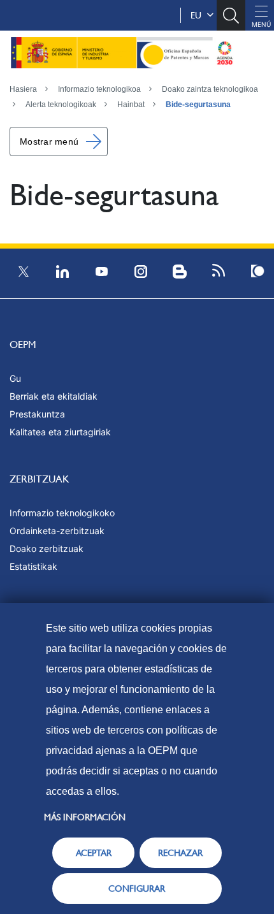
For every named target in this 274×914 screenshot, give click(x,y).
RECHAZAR (180, 853)
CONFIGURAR (136, 888)
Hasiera (23, 89)
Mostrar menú (49, 141)
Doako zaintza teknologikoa (210, 89)
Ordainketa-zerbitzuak (57, 530)
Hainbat (131, 104)
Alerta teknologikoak (60, 104)
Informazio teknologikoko (62, 512)
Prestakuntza (37, 414)
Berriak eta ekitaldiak (53, 396)
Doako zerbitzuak (46, 548)
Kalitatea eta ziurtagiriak (60, 431)
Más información (85, 817)
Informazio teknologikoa (99, 89)
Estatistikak (33, 566)
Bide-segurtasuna (198, 104)
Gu (15, 378)
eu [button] (198, 15)
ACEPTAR (94, 853)
